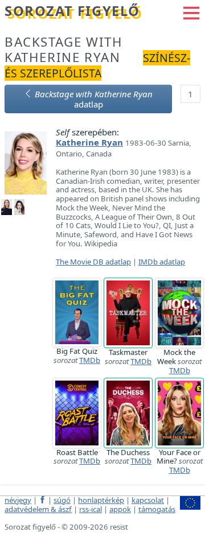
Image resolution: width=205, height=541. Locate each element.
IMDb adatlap (161, 262)
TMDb (89, 360)
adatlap (94, 99)
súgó (62, 500)
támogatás (156, 509)
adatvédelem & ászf (38, 509)
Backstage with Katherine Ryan (63, 49)
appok (120, 509)
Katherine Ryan (89, 142)
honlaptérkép (101, 500)
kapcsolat (148, 500)
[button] (191, 12)
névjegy (18, 500)
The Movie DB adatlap (93, 262)
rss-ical (90, 509)
